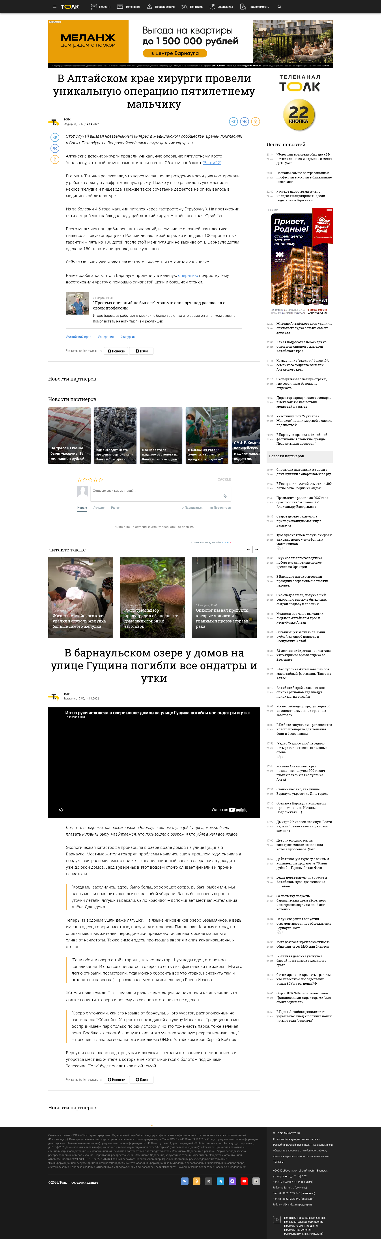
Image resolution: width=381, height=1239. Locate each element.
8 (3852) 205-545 (289, 1193)
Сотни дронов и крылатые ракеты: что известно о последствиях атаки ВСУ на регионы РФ (303, 979)
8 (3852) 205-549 (289, 1198)
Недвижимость (258, 6)
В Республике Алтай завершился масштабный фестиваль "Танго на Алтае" (303, 673)
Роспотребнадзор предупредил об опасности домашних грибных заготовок (151, 618)
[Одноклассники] (255, 121)
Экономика (225, 6)
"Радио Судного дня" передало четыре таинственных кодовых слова (301, 747)
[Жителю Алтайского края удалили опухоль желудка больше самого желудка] (80, 597)
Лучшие (99, 507)
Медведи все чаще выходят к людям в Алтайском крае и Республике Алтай (299, 617)
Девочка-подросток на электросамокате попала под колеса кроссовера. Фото (299, 844)
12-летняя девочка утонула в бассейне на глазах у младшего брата (301, 960)
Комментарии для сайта (211, 542)
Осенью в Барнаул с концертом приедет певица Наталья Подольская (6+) (301, 807)
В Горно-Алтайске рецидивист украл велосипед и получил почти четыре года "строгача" (304, 1016)
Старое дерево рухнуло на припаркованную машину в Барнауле (298, 520)
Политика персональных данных (304, 1217)
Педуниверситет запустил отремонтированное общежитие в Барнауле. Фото (303, 923)
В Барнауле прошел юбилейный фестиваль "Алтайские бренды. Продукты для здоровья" (301, 439)
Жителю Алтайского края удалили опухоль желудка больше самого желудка (79, 621)
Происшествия (165, 6)
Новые (82, 507)
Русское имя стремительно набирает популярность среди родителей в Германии (300, 195)
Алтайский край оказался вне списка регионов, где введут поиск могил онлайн (300, 692)
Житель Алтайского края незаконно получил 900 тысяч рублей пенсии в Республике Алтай (300, 773)
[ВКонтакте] (244, 121)
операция (106, 337)
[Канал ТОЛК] (141, 351)
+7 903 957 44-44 (290, 1181)
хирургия (128, 337)
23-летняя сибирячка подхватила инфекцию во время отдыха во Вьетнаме (303, 655)
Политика (196, 6)
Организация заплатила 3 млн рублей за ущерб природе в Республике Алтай (300, 636)
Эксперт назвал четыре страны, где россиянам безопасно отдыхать (301, 383)
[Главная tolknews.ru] (70, 6)
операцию (188, 275)
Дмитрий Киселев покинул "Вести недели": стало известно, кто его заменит (304, 826)
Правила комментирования (301, 1225)
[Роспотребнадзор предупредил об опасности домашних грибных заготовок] (152, 597)
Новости (104, 6)
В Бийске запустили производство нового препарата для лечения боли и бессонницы (304, 729)
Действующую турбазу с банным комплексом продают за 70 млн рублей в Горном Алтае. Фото (302, 863)
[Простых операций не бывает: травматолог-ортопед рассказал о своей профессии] (77, 310)
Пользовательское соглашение (303, 1221)
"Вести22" (212, 162)
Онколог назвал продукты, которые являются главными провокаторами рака (223, 618)
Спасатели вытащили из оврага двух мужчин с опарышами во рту (303, 471)
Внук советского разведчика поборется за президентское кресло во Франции (299, 562)
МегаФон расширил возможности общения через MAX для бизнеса (303, 944)
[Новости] (116, 351)
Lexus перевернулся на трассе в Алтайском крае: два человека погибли (301, 881)
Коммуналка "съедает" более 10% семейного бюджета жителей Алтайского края (302, 364)
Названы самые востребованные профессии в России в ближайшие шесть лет (304, 177)
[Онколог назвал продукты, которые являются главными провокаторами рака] (224, 597)
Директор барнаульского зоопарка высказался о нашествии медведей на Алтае (303, 402)
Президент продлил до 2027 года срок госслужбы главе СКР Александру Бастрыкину (302, 502)
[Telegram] (233, 121)
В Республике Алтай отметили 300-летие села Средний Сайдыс (304, 486)
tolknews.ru (292, 1133)
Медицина (70, 124)
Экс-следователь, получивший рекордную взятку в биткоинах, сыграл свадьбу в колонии (301, 599)
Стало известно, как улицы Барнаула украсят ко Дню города (302, 791)
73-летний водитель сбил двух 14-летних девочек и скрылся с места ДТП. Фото (304, 158)
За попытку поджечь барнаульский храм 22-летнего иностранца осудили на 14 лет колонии (301, 902)
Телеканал (133, 6)
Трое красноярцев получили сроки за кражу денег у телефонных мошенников (304, 539)
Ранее (115, 507)
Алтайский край (78, 337)
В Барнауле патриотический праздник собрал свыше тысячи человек (302, 580)
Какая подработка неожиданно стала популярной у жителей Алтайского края (301, 346)
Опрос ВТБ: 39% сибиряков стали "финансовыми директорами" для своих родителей (303, 997)
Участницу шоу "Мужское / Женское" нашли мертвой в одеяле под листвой (304, 420)
